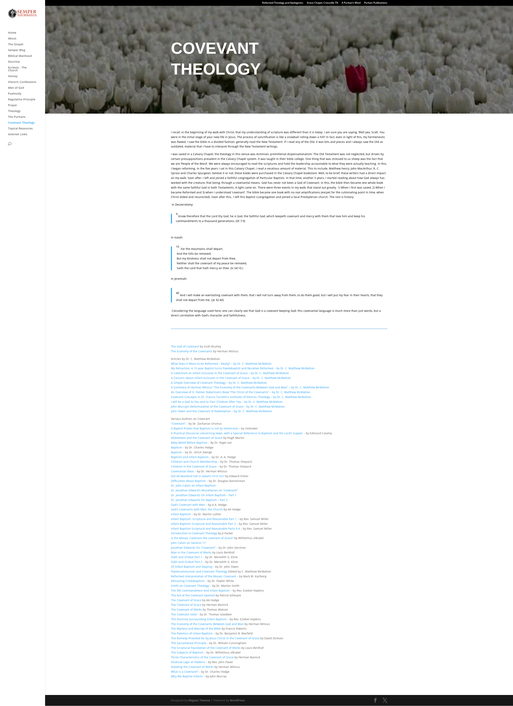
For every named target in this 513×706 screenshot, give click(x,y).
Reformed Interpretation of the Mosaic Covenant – (205, 576)
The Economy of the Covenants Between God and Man (207, 624)
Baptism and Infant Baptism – (191, 457)
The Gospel (15, 44)
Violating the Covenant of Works (192, 667)
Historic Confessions (22, 82)
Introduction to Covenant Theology (194, 533)
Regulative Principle (21, 99)
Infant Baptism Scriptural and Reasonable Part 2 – (205, 524)
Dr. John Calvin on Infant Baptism (193, 485)
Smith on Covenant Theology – (191, 586)
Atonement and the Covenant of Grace (197, 438)
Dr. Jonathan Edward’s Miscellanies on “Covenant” (204, 490)
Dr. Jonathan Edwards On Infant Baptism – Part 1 (203, 495)
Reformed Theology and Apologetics (282, 3)
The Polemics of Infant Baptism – (193, 633)
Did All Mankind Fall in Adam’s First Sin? (198, 476)
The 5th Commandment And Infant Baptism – (202, 590)
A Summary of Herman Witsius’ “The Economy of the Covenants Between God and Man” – (230, 387)
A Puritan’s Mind (351, 3)
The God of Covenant (185, 346)
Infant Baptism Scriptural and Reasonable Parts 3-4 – (206, 528)
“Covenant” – (180, 423)
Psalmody (14, 93)
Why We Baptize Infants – (188, 676)
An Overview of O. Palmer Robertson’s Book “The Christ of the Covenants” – (221, 392)
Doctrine (14, 62)
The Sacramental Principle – (190, 643)
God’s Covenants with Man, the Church (197, 509)
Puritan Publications (375, 3)
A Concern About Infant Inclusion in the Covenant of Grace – (211, 378)
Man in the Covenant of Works (191, 552)
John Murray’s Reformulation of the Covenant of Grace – (208, 406)
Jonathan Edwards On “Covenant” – (195, 547)
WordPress (237, 700)
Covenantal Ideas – (184, 471)
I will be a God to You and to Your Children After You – (207, 402)
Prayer (12, 105)
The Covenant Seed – (185, 614)
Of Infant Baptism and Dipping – (193, 567)
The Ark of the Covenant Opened (193, 595)
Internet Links (17, 134)
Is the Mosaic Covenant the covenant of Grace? (202, 538)
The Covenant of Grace (186, 600)
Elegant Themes (199, 700)
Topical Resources (20, 128)
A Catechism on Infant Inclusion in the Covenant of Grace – (210, 373)
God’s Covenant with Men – (189, 505)
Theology (14, 111)
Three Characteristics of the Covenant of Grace (202, 657)
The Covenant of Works (187, 609)
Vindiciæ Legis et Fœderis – (189, 662)
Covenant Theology (21, 122)
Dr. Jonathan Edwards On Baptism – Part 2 (199, 500)
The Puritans (16, 117)
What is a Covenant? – (186, 672)
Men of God (16, 88)
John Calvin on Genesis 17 (188, 543)
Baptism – (178, 447)
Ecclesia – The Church (17, 69)
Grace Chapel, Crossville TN (322, 3)
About (12, 38)
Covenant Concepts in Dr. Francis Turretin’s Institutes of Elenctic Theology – (221, 397)
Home (12, 32)
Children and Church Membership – (195, 462)
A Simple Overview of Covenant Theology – (199, 383)
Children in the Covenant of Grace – (195, 466)
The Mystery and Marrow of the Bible (196, 628)
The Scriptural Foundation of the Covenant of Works (205, 648)
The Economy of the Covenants (191, 351)
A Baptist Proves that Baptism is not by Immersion (205, 428)
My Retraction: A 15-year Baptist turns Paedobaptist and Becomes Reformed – (223, 368)
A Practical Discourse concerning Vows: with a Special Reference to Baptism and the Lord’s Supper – (238, 433)
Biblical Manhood (20, 56)
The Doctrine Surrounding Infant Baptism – (200, 619)
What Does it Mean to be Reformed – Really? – (201, 364)
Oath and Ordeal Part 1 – (188, 557)
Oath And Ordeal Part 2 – (188, 562)
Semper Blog (16, 50)
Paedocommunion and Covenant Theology (199, 571)
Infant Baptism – (182, 514)
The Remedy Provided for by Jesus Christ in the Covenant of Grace (215, 638)
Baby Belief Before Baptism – (190, 442)
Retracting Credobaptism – (189, 581)
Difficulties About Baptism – (189, 481)
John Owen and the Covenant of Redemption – (202, 411)
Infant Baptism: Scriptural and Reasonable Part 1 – (205, 519)
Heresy (13, 76)
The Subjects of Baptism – (188, 652)
